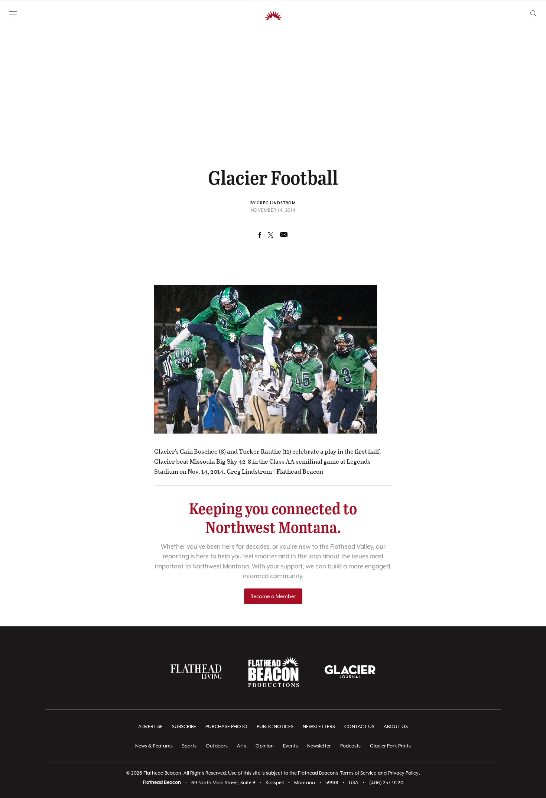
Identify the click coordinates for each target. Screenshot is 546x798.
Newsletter (319, 746)
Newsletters (319, 726)
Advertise (150, 726)
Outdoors (217, 746)
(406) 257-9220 (386, 782)
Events (290, 746)
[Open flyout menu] (13, 14)
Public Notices (275, 726)
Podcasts (350, 746)
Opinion (265, 746)
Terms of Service (358, 773)
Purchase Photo (226, 726)
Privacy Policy (403, 773)
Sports (189, 746)
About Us (396, 726)
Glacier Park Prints (390, 746)
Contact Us (359, 726)
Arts (241, 746)
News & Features (154, 746)
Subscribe (184, 726)
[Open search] (533, 13)
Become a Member (273, 596)
